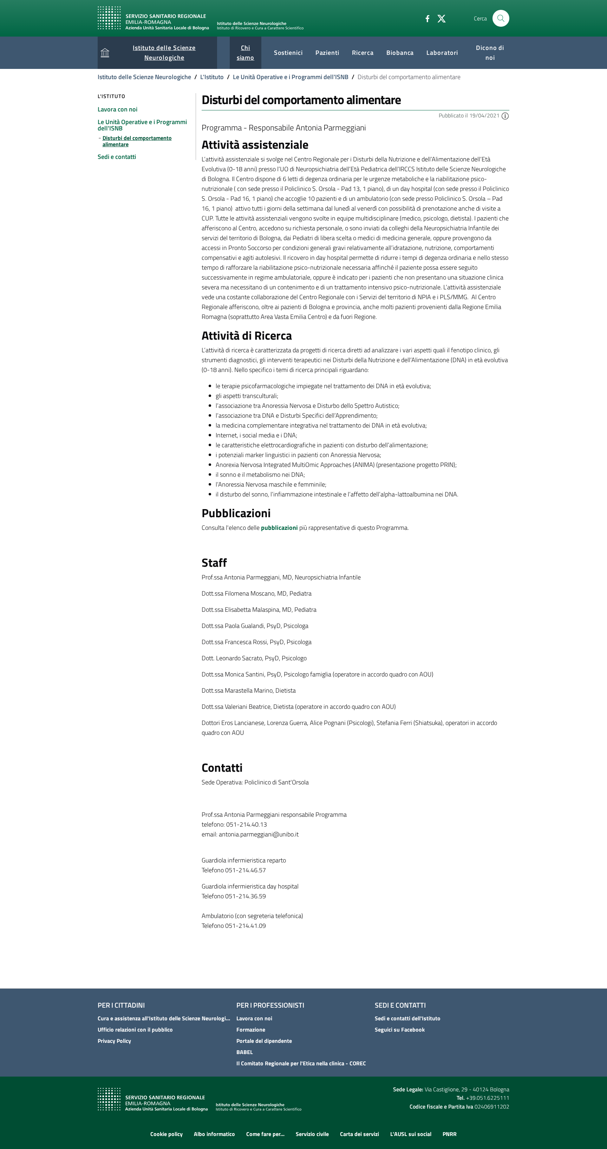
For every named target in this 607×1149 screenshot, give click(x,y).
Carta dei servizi (359, 1134)
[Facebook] (425, 18)
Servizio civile (312, 1134)
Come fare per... (265, 1134)
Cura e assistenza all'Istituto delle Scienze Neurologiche (165, 1018)
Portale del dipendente (264, 1040)
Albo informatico (214, 1134)
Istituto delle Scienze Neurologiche (144, 77)
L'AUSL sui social (410, 1134)
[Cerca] (500, 18)
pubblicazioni (279, 527)
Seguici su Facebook (400, 1029)
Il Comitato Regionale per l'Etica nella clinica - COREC (301, 1063)
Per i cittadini (121, 1005)
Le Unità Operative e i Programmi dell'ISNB (290, 77)
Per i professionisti (270, 1005)
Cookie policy (166, 1134)
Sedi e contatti (400, 1005)
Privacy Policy (114, 1040)
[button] (505, 115)
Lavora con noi (254, 1018)
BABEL (244, 1052)
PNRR (450, 1134)
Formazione (250, 1029)
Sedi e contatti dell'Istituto (407, 1018)
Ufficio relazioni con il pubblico (135, 1029)
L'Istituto (212, 77)
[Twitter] (439, 18)
